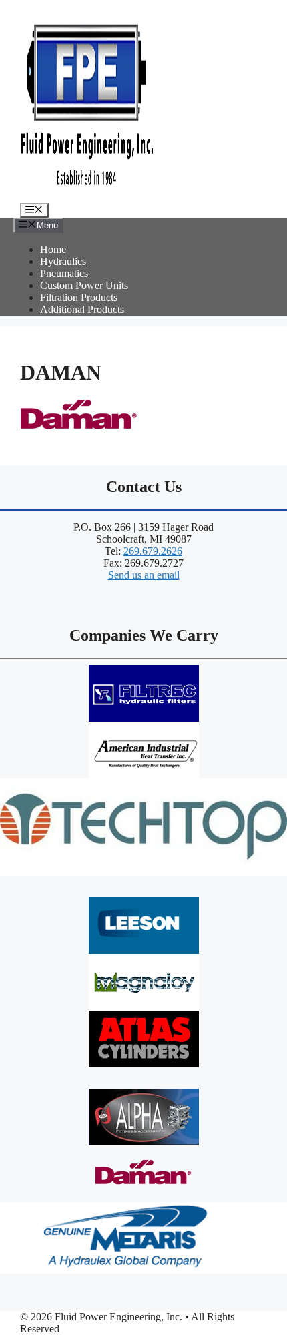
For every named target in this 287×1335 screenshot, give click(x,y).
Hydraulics (63, 261)
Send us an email (144, 575)
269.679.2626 (152, 551)
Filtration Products (78, 297)
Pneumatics (64, 273)
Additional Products (82, 309)
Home (53, 249)
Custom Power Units (84, 285)
